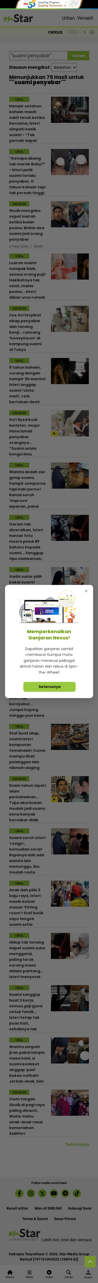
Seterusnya (50, 686)
